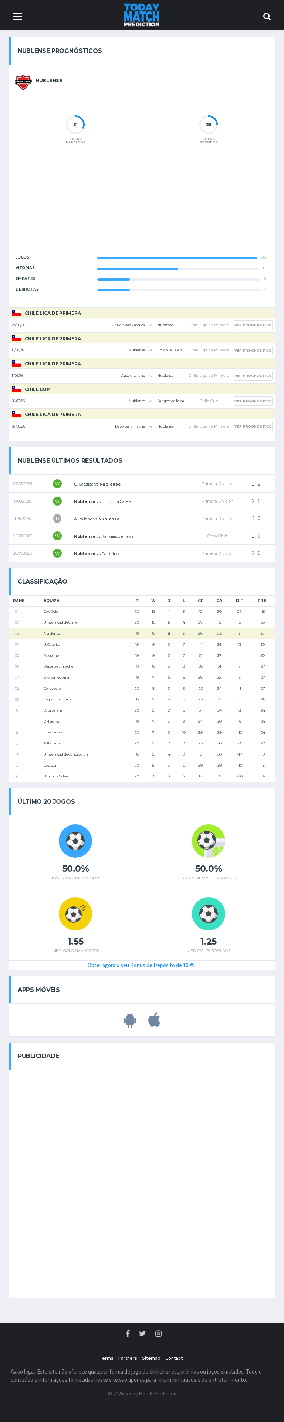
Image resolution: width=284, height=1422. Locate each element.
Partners (127, 1358)
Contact (174, 1358)
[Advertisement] (142, 205)
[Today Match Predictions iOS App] (154, 1023)
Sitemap (151, 1358)
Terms (107, 1358)
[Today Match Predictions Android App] (130, 1023)
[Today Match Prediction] (142, 14)
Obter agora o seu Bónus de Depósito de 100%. (142, 965)
